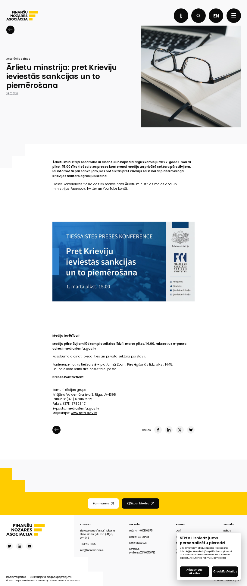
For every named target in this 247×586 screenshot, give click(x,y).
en (216, 15)
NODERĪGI (229, 524)
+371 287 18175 (87, 544)
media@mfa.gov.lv (80, 348)
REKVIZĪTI (134, 524)
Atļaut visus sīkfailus (194, 571)
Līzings (227, 530)
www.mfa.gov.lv (84, 413)
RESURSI (180, 524)
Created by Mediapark (227, 580)
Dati (178, 530)
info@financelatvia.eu (92, 550)
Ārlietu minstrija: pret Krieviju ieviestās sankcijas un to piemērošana (61, 76)
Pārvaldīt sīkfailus (224, 571)
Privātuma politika (16, 577)
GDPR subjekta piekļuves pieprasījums (50, 577)
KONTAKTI (85, 524)
